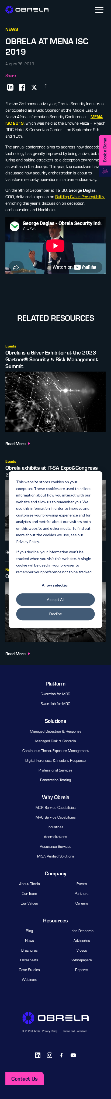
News (29, 940)
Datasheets (29, 960)
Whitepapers (81, 960)
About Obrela (29, 883)
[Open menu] (99, 9)
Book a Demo (104, 150)
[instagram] (49, 1055)
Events (82, 883)
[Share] (46, 87)
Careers (81, 903)
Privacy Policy (49, 1031)
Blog (29, 930)
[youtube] (73, 1055)
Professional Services (55, 770)
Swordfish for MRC (55, 703)
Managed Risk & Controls (55, 741)
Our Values (29, 903)
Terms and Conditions (75, 1031)
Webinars (29, 979)
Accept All (55, 599)
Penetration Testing (55, 779)
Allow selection (56, 585)
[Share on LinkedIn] (10, 87)
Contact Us (24, 1078)
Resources (55, 920)
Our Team (29, 893)
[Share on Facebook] (22, 87)
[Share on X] (34, 87)
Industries (55, 827)
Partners (82, 893)
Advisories (82, 940)
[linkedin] (37, 1055)
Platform (55, 683)
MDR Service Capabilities (56, 807)
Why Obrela (55, 796)
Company (55, 873)
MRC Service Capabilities (56, 817)
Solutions (55, 720)
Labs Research (81, 930)
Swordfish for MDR (55, 693)
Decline (55, 613)
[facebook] (61, 1055)
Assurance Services (55, 846)
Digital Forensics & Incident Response (55, 760)
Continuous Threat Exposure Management (55, 750)
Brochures (29, 950)
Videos (82, 950)
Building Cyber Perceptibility (79, 196)
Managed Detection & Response (55, 731)
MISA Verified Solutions (55, 856)
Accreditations (55, 836)
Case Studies (29, 969)
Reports (81, 969)
